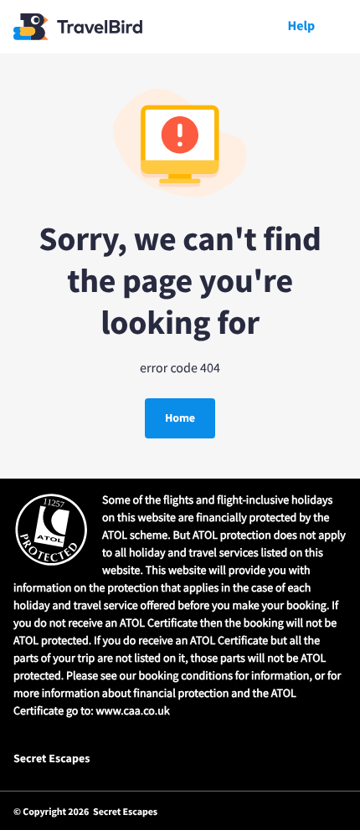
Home (180, 418)
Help (301, 26)
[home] (77, 27)
